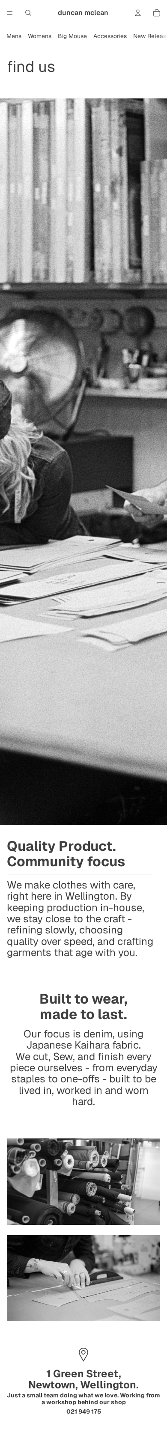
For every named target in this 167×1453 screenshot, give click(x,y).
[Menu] (10, 13)
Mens (13, 36)
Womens (39, 36)
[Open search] (28, 12)
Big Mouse (72, 36)
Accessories (110, 36)
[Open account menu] (137, 12)
